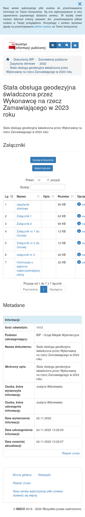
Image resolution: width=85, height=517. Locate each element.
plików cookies (42, 26)
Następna (56, 289)
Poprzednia (30, 289)
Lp (7, 196)
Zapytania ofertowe (22, 63)
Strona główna (22, 475)
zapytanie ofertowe (23, 206)
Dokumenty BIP (24, 59)
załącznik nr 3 (26, 255)
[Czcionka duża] (67, 45)
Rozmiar (63, 196)
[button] (80, 3)
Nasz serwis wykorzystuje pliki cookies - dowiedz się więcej (39, 493)
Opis (46, 196)
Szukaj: (25, 187)
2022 (43, 63)
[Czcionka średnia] (59, 45)
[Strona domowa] (7, 59)
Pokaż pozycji (43, 180)
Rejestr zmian (71, 453)
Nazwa (21, 196)
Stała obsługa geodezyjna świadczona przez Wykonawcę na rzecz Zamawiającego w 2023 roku (39, 69)
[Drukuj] (75, 45)
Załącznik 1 (24, 216)
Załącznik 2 (24, 224)
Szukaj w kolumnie (43, 160)
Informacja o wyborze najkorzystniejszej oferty (28, 268)
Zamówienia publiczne (52, 59)
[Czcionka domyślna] (52, 45)
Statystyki (44, 475)
